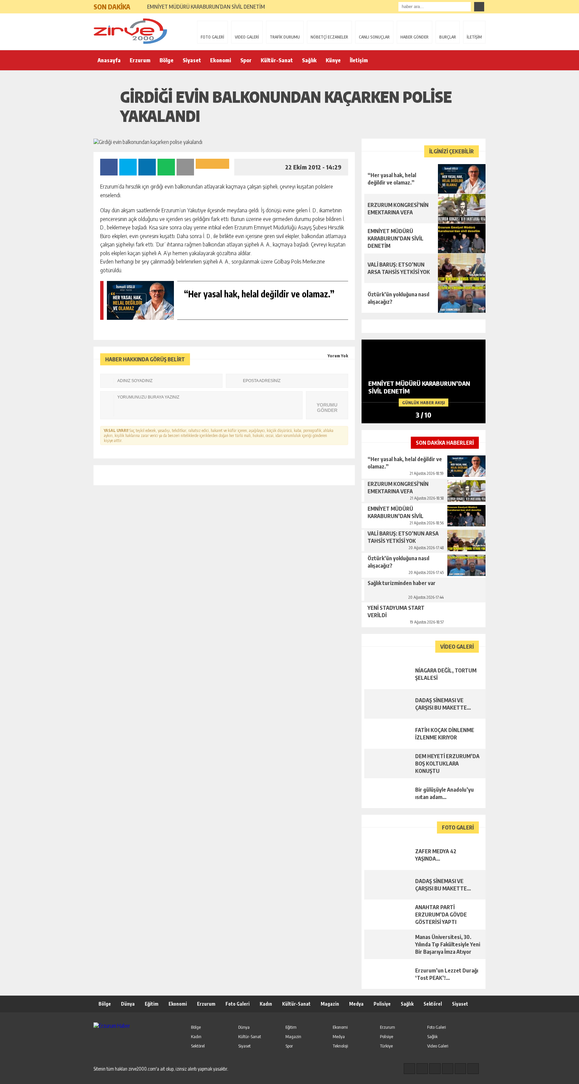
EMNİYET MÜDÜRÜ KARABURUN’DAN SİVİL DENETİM (206, 6)
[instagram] (422, 1068)
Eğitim (151, 1004)
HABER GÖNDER (414, 37)
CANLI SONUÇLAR (374, 37)
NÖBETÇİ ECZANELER (329, 37)
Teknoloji (340, 1046)
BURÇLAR (447, 37)
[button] (138, 4)
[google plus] (447, 1068)
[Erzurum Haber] (137, 31)
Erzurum (140, 60)
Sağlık (309, 60)
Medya (356, 1004)
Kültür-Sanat (277, 60)
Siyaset (192, 60)
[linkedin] (460, 1068)
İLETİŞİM (474, 37)
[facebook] (409, 1068)
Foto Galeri (238, 1004)
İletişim (359, 60)
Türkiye (386, 1046)
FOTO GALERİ (212, 37)
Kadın (266, 1004)
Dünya (128, 1004)
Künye (333, 60)
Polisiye (382, 1004)
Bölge (166, 60)
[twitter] (435, 1068)
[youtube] (473, 1068)
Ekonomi (220, 60)
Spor (246, 60)
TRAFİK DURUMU (285, 37)
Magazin (330, 1004)
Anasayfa (109, 60)
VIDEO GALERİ (247, 37)
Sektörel (433, 1004)
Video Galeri (437, 1046)
